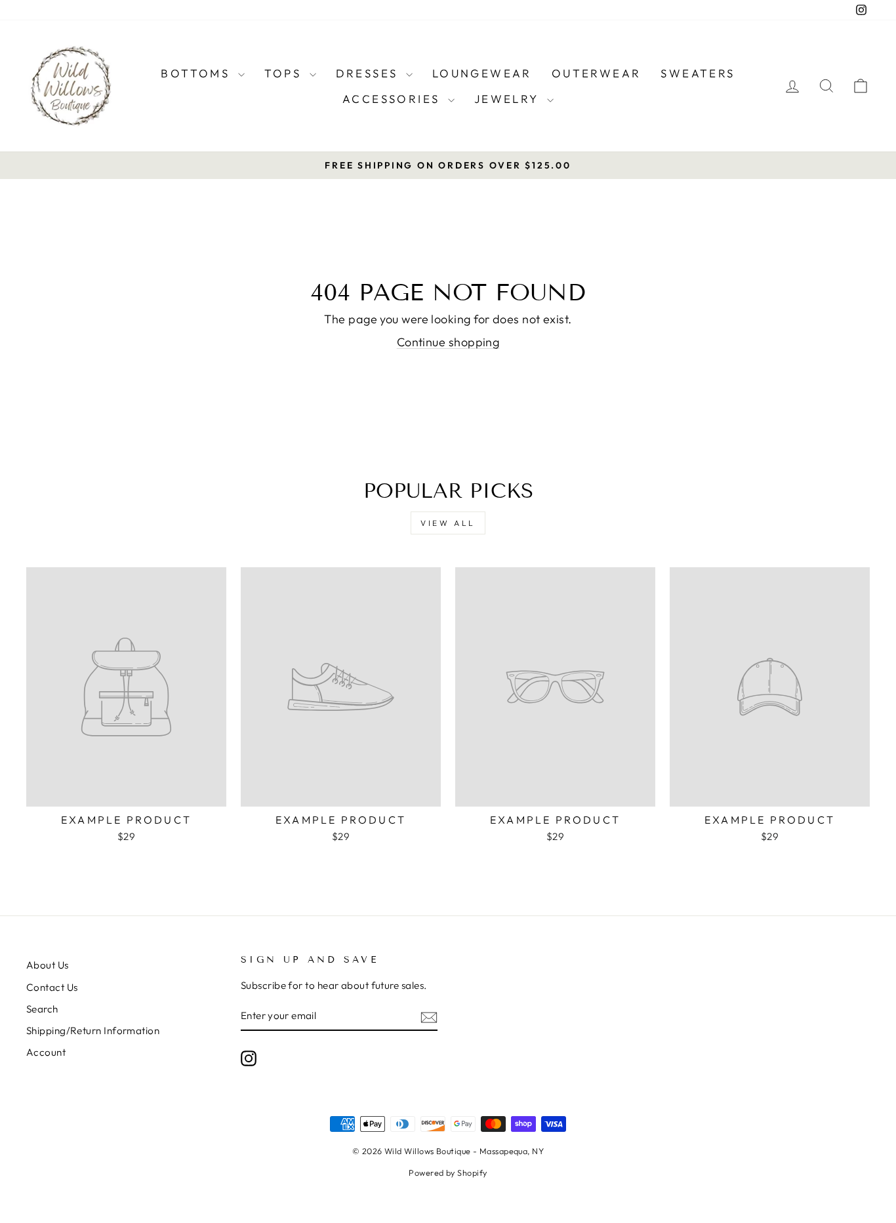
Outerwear (596, 73)
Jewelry (509, 99)
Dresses (369, 73)
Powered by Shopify (448, 1172)
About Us (47, 965)
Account (46, 1052)
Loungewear (482, 73)
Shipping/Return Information (92, 1030)
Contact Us (52, 987)
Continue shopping (448, 342)
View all (448, 523)
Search (42, 1009)
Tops (285, 73)
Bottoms (197, 73)
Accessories (393, 99)
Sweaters (698, 73)
